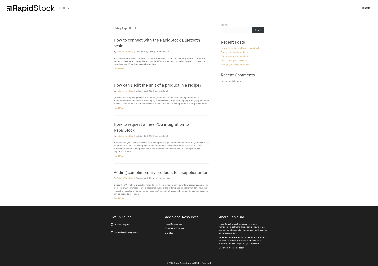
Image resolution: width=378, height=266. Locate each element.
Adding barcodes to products (234, 52)
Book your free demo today (231, 248)
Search (224, 25)
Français (365, 8)
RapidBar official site (174, 228)
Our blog (169, 233)
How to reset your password (234, 60)
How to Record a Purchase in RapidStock (240, 48)
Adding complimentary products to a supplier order (160, 172)
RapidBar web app (173, 224)
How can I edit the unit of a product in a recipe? (157, 85)
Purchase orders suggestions (234, 56)
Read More (119, 68)
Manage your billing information (235, 64)
